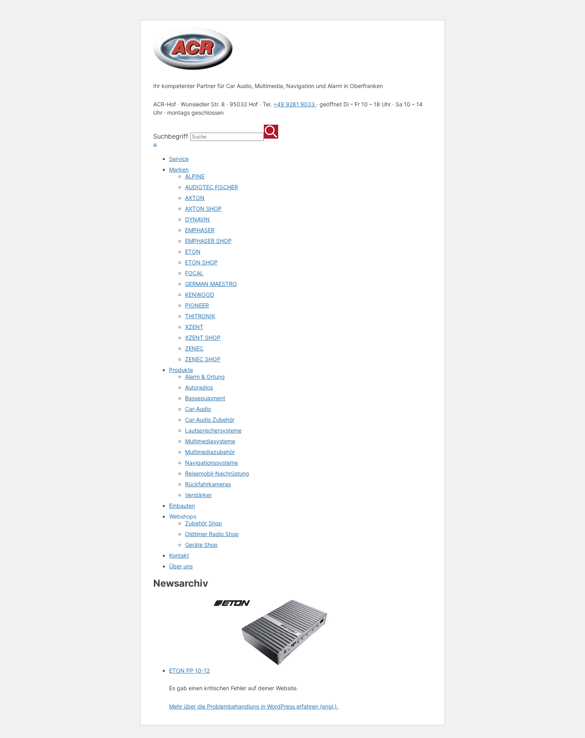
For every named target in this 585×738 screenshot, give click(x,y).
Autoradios (199, 387)
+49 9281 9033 (294, 104)
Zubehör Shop (203, 523)
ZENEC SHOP (202, 359)
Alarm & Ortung (205, 376)
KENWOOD (199, 294)
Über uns (181, 566)
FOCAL (194, 273)
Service (179, 158)
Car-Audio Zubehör (209, 419)
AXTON (195, 197)
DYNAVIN (197, 219)
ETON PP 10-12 (189, 670)
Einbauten (182, 505)
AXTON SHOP (203, 208)
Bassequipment (205, 398)
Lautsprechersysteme (213, 430)
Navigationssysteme (211, 462)
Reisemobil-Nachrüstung (217, 473)
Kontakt (179, 555)
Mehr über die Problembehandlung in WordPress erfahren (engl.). (253, 706)
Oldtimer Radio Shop (212, 533)
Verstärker (198, 494)
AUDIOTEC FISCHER (211, 187)
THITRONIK (200, 316)
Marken (179, 169)
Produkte (181, 369)
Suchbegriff (170, 136)
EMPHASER (199, 230)
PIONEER (197, 305)
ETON (193, 251)
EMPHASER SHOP (208, 240)
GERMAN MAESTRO (211, 283)
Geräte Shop (201, 544)
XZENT (194, 326)
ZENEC (194, 348)
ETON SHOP (201, 262)
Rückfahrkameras (208, 484)
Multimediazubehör (210, 451)
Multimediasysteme (210, 441)
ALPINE (195, 176)
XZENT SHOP (202, 337)
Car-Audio (198, 408)
